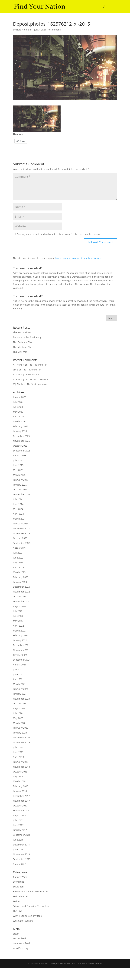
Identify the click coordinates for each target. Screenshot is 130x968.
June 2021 (18, 674)
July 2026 (18, 401)
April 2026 (18, 416)
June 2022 (18, 615)
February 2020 (20, 727)
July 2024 (18, 499)
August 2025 (19, 455)
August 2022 (19, 606)
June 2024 (18, 504)
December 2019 (21, 737)
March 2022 (19, 630)
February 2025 (20, 479)
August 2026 (19, 397)
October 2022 (20, 596)
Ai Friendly (18, 364)
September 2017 (21, 810)
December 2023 (21, 528)
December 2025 (21, 436)
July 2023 (18, 552)
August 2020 (19, 708)
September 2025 (21, 450)
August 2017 (19, 815)
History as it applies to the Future (30, 891)
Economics (18, 881)
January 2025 (20, 484)
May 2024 (18, 509)
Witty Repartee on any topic (27, 915)
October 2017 (20, 805)
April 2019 (18, 756)
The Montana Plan (22, 347)
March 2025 (19, 474)
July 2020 (18, 713)
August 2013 (19, 864)
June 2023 (18, 557)
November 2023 (21, 533)
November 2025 (21, 440)
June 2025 (18, 465)
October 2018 (20, 771)
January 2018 (20, 791)
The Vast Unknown (38, 379)
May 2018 (18, 776)
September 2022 (21, 601)
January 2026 (20, 431)
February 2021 (20, 688)
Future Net (34, 374)
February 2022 (20, 635)
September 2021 (21, 659)
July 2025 (18, 460)
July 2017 (18, 820)
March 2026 (19, 421)
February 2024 (20, 523)
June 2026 (18, 406)
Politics (16, 901)
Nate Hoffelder (24, 29)
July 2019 (18, 747)
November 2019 (21, 742)
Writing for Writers (23, 920)
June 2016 (18, 839)
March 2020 (19, 722)
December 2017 (21, 795)
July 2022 (18, 611)
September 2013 (21, 859)
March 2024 (19, 518)
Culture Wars (20, 876)
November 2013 (21, 854)
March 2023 (19, 572)
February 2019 (20, 761)
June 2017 (18, 825)
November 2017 (21, 800)
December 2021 (21, 645)
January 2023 (20, 581)
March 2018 (19, 781)
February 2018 (20, 786)
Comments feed (21, 943)
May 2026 (18, 411)
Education (18, 886)
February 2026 (20, 426)
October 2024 (20, 489)
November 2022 (21, 591)
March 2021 (19, 683)
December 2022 (21, 586)
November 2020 (21, 698)
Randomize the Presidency (27, 337)
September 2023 (21, 542)
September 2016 (21, 834)
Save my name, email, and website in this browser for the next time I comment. (59, 234)
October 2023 (20, 538)
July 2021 (18, 669)
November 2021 (21, 650)
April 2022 (18, 625)
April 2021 (18, 679)
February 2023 (20, 577)
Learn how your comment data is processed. (78, 258)
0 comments (55, 29)
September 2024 (21, 494)
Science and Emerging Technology (31, 906)
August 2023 (19, 547)
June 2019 (18, 752)
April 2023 (18, 567)
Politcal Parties (21, 896)
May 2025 (18, 470)
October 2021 (20, 654)
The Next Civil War (22, 332)
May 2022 (18, 620)
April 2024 (18, 513)
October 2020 (20, 703)
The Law (17, 910)
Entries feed (19, 938)
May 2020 (18, 718)
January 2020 (20, 732)
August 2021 (19, 664)
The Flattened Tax (22, 342)
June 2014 (18, 849)
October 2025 (20, 445)
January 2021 (20, 693)
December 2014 (21, 844)
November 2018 (21, 766)
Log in (16, 933)
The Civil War (20, 351)
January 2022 (20, 640)
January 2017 (20, 829)
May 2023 (18, 562)
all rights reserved (60, 963)
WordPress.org (21, 948)
